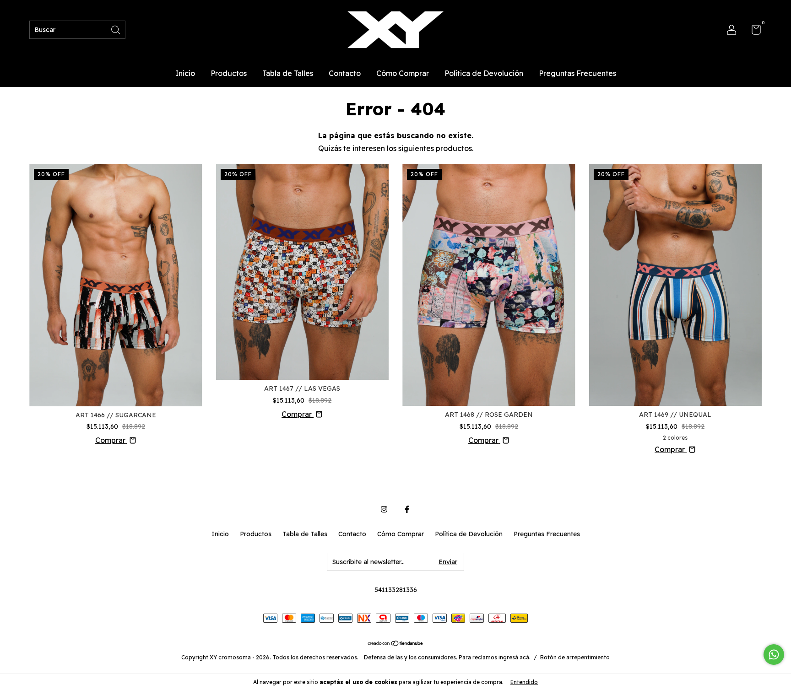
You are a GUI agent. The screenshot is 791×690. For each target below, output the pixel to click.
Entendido (524, 682)
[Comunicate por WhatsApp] (774, 654)
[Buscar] (116, 29)
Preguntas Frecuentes (577, 73)
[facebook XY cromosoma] (407, 509)
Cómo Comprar (402, 73)
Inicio (185, 73)
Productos (229, 73)
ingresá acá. (514, 657)
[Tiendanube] (395, 643)
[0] (753, 31)
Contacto (345, 73)
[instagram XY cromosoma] (384, 509)
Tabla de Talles (287, 73)
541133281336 (395, 590)
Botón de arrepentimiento (575, 657)
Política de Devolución (483, 73)
